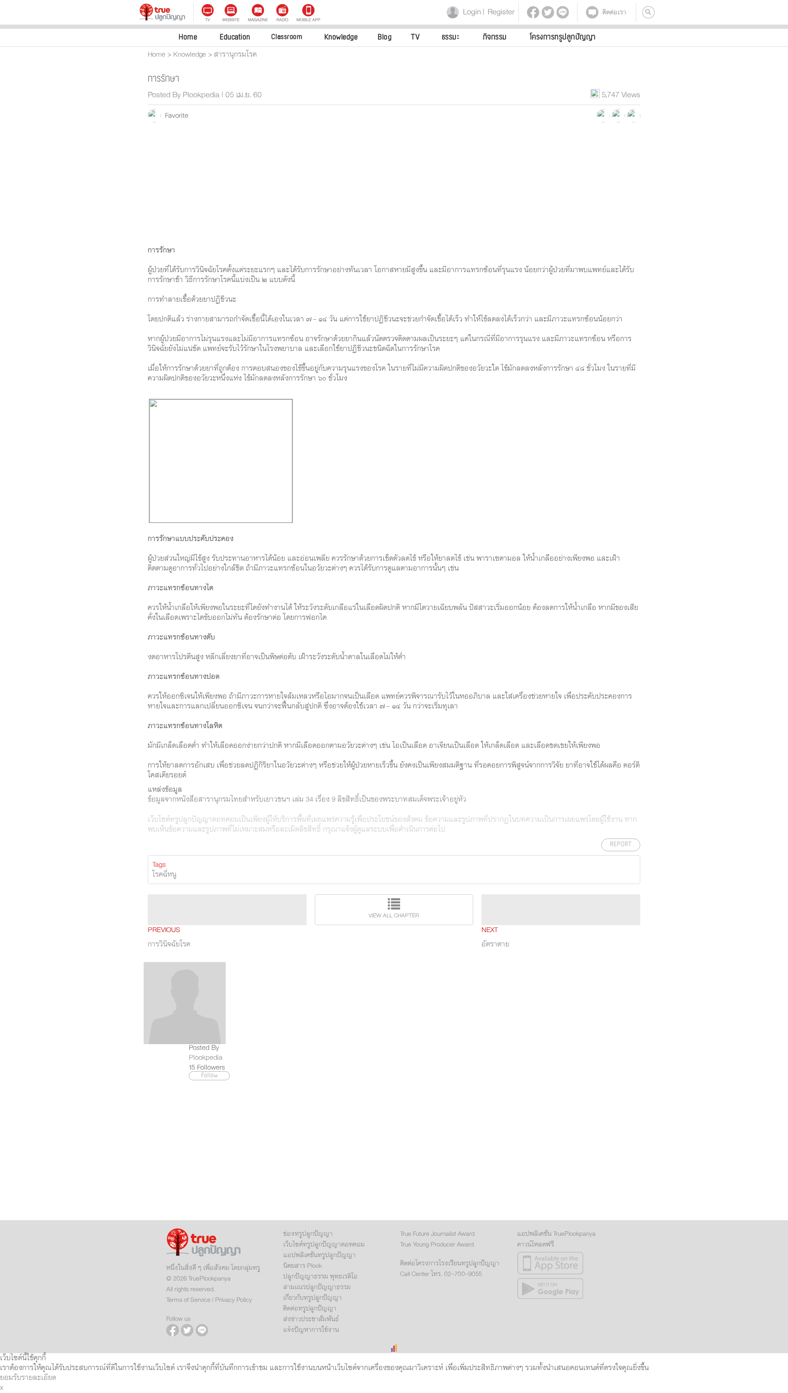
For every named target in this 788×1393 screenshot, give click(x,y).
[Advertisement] (394, 188)
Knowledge (341, 37)
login (470, 12)
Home (188, 37)
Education (235, 37)
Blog (385, 37)
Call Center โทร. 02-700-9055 (441, 1274)
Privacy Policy (233, 1300)
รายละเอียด (38, 1377)
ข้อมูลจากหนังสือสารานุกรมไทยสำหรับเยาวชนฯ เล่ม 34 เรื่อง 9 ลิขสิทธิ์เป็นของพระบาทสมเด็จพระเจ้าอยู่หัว (307, 799)
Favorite (174, 115)
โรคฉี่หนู (164, 874)
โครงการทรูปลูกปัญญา (563, 37)
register (499, 12)
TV (415, 37)
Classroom (286, 37)
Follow (209, 1075)
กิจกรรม (495, 37)
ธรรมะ (451, 37)
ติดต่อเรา (614, 12)
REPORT (621, 844)
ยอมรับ (10, 1377)
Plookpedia (205, 1057)
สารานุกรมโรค (235, 54)
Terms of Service (188, 1300)
